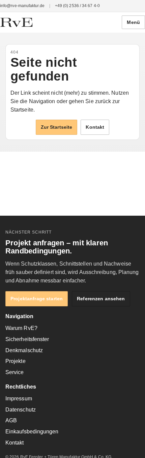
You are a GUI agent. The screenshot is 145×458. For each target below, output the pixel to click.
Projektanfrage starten (36, 298)
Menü (133, 22)
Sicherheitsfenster (27, 339)
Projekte (15, 361)
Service (14, 372)
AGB (11, 420)
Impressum (18, 398)
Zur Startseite (56, 127)
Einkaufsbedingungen (32, 431)
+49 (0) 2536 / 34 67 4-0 (77, 5)
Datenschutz (20, 410)
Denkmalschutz (24, 350)
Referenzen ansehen (101, 298)
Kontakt (95, 127)
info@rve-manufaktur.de (22, 5)
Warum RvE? (21, 328)
